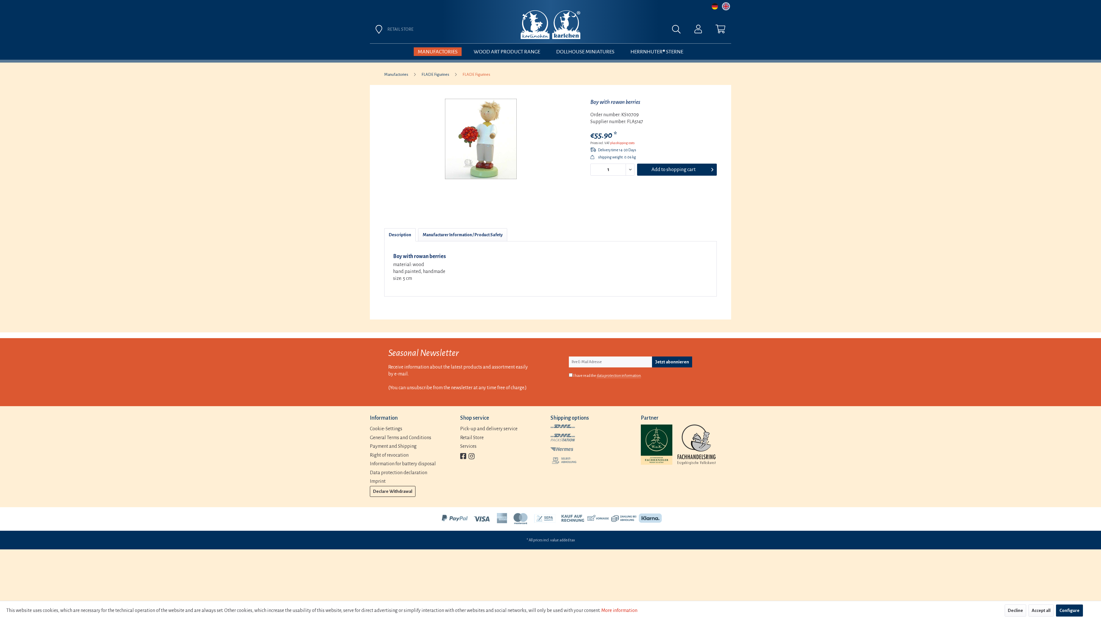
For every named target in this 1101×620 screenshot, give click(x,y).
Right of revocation (389, 455)
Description (400, 234)
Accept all (1041, 610)
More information (619, 610)
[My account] (698, 30)
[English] (726, 6)
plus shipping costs (622, 143)
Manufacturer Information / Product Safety (463, 234)
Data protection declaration (398, 472)
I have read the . (607, 376)
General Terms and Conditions (400, 437)
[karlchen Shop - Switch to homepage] (550, 24)
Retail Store (472, 437)
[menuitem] (614, 30)
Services (468, 446)
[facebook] (463, 457)
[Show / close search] (679, 30)
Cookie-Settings (386, 428)
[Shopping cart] (720, 30)
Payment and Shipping (393, 446)
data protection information (619, 376)
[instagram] (471, 457)
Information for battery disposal (403, 463)
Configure (1069, 610)
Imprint (378, 481)
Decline (1015, 610)
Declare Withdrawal (392, 491)
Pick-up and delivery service (489, 428)
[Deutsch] (715, 6)
